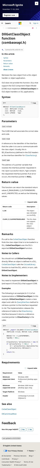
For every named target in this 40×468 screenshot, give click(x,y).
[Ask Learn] (33, 28)
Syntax (5, 58)
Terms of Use (28, 462)
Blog (30, 456)
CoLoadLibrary (29, 264)
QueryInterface (23, 302)
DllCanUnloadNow (9, 414)
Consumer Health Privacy (11, 462)
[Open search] (30, 23)
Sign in (35, 23)
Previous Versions (20, 456)
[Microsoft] (20, 23)
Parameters (7, 61)
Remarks (6, 66)
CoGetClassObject (20, 239)
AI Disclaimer (6, 456)
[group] (20, 343)
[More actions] (36, 28)
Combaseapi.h (12, 28)
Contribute (5, 459)
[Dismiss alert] (36, 3)
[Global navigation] (2, 23)
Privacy (14, 459)
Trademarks (6, 465)
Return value (8, 63)
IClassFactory (30, 155)
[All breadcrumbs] (3, 28)
